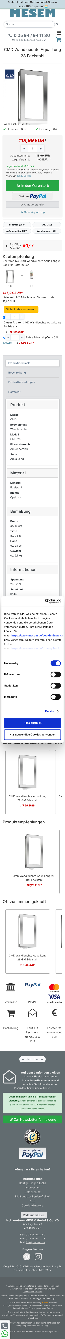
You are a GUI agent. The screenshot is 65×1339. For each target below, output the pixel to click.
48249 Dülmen (24, 176)
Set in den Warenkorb (22, 309)
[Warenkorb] (58, 39)
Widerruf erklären (34, 1215)
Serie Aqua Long (34, 212)
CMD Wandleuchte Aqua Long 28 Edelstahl (32, 324)
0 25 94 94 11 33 (35, 1238)
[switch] (56, 674)
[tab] (33, 363)
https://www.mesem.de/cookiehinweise (37, 635)
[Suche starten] (57, 24)
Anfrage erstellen (34, 204)
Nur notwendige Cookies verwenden (32, 734)
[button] (32, 245)
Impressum (32, 1187)
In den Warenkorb (34, 185)
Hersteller (14, 392)
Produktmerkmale (19, 363)
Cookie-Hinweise (32, 1205)
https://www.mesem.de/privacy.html (35, 648)
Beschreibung (17, 372)
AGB (32, 1201)
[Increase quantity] (40, 148)
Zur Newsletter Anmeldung (34, 1119)
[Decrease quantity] (24, 148)
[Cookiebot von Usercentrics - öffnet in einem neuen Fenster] (46, 601)
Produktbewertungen (21, 382)
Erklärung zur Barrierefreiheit (32, 1196)
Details (49, 711)
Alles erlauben (32, 722)
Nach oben (32, 1059)
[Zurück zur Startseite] (32, 12)
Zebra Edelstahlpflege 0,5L (42, 337)
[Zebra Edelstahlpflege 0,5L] (31, 274)
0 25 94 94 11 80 (35, 1234)
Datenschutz (33, 1192)
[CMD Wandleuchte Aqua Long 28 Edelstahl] (10, 276)
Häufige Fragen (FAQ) (32, 1183)
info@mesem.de (35, 1242)
